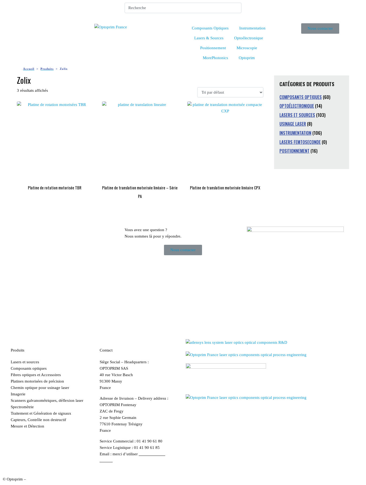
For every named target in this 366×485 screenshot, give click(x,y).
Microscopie (247, 48)
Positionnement (213, 48)
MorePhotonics (215, 58)
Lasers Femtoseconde (300, 142)
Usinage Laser (292, 124)
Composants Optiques (210, 28)
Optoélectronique (248, 38)
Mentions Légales (42, 479)
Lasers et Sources (297, 115)
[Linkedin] (253, 9)
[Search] (236, 8)
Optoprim (247, 58)
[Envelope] (268, 9)
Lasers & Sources (208, 38)
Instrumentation (252, 28)
